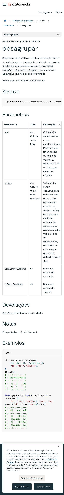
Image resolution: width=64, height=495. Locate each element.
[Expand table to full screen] (59, 124)
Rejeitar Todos (22, 486)
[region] (32, 468)
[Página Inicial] (5, 21)
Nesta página (11, 34)
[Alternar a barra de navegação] (4, 4)
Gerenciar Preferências (32, 478)
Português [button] (44, 12)
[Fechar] (58, 446)
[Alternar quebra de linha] (52, 101)
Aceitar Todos (43, 486)
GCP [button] (58, 12)
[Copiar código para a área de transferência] (58, 101)
